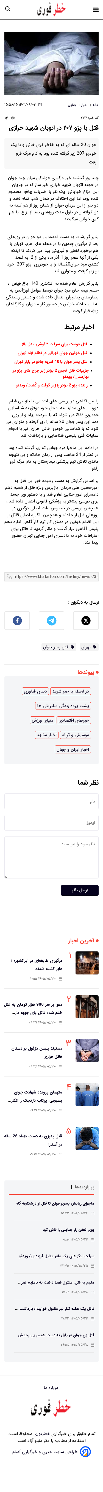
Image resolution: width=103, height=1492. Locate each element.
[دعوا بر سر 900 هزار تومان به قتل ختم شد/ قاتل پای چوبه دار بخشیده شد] (87, 1006)
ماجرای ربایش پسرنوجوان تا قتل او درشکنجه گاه (55, 1203)
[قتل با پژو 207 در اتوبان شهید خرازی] (51, 63)
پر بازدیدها (84, 1187)
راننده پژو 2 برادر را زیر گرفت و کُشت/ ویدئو (52, 385)
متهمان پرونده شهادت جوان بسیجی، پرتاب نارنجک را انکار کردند (36, 1100)
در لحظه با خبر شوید (70, 691)
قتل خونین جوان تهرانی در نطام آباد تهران (53, 353)
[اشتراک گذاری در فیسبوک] (17, 620)
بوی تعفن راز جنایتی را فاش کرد (68, 1230)
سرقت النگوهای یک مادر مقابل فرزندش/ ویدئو (56, 1256)
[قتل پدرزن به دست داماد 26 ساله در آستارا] (87, 1138)
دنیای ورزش (42, 720)
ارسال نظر (80, 890)
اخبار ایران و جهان (73, 749)
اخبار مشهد (47, 734)
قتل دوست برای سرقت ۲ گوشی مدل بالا (55, 344)
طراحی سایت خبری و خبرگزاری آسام (45, 1451)
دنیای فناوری (35, 691)
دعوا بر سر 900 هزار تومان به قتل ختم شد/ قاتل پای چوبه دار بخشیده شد (33, 1012)
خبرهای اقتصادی (74, 720)
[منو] (96, 10)
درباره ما (52, 1387)
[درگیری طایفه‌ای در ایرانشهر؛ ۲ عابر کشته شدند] (87, 962)
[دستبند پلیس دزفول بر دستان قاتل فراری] (87, 1050)
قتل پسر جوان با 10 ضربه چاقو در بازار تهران (51, 362)
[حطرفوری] (51, 9)
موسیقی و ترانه (75, 734)
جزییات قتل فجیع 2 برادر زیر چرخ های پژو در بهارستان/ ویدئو (51, 374)
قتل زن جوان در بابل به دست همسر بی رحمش (56, 1335)
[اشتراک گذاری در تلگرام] (51, 620)
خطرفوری (41, 1433)
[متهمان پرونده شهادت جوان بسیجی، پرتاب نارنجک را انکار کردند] (87, 1094)
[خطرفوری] (51, 1408)
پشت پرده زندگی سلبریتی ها (63, 705)
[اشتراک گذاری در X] (86, 620)
